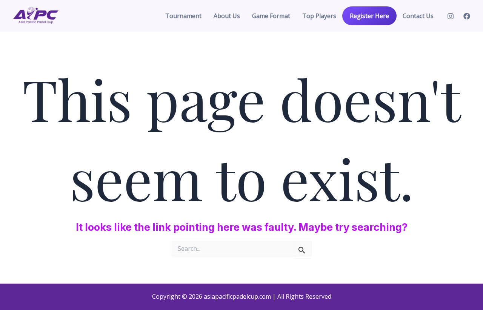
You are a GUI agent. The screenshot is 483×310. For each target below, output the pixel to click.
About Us (227, 16)
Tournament (183, 16)
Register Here (369, 16)
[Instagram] (450, 16)
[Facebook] (466, 16)
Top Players (319, 16)
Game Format (271, 16)
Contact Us (418, 16)
